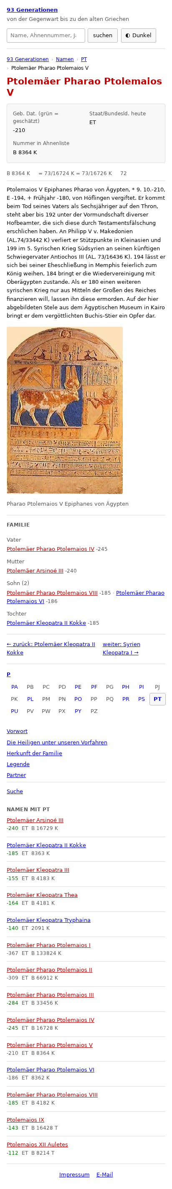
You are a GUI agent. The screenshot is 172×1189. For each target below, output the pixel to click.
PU (14, 711)
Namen (65, 59)
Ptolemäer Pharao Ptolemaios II (49, 970)
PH (125, 687)
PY (78, 711)
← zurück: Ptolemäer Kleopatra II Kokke (51, 648)
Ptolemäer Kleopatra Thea (42, 895)
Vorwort (17, 731)
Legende (18, 764)
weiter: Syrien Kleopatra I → (121, 648)
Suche (15, 791)
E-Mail (104, 1174)
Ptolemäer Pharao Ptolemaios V (50, 1045)
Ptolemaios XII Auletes (37, 1144)
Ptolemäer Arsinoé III (35, 820)
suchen (102, 35)
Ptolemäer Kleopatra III (38, 870)
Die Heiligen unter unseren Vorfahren (57, 742)
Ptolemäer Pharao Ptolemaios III (50, 995)
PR (125, 699)
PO (78, 699)
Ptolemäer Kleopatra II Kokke (46, 845)
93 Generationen (32, 10)
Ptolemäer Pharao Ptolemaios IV (50, 1020)
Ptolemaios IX (25, 1120)
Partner (16, 775)
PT (158, 699)
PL (30, 699)
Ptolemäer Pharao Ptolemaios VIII (52, 1095)
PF (94, 687)
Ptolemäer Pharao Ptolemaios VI (50, 1070)
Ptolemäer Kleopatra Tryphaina (49, 920)
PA (14, 687)
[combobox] (46, 35)
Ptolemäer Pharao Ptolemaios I (49, 945)
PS (141, 699)
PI (141, 687)
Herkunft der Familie (34, 753)
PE (78, 687)
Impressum (74, 1174)
